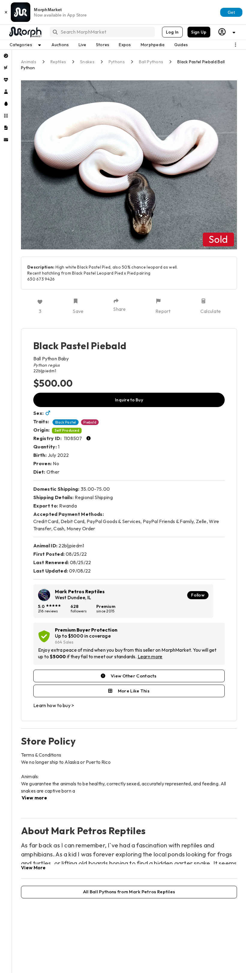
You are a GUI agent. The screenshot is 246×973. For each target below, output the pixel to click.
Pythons (117, 61)
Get (231, 12)
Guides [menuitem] (181, 44)
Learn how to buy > (53, 705)
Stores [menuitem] (103, 44)
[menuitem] (6, 56)
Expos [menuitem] (125, 44)
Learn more (150, 656)
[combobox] (102, 31)
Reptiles (58, 61)
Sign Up (199, 32)
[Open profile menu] (227, 32)
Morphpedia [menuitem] (153, 44)
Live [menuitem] (82, 44)
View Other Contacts (134, 676)
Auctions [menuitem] (60, 44)
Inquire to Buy (129, 400)
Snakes (87, 61)
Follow (198, 595)
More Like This (133, 691)
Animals (28, 61)
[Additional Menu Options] (235, 44)
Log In (172, 32)
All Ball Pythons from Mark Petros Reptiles (129, 891)
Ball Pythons (151, 61)
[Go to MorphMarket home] (24, 32)
